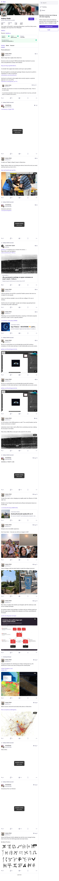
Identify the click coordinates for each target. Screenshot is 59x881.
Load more (19, 874)
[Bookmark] (28, 98)
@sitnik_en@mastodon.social (7, 20)
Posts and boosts (5, 50)
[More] (36, 98)
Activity (3, 45)
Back (4, 1)
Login (48, 29)
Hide (35, 173)
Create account (48, 26)
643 (2, 24)
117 (9, 24)
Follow (31, 19)
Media (7, 45)
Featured (12, 45)
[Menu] (36, 19)
